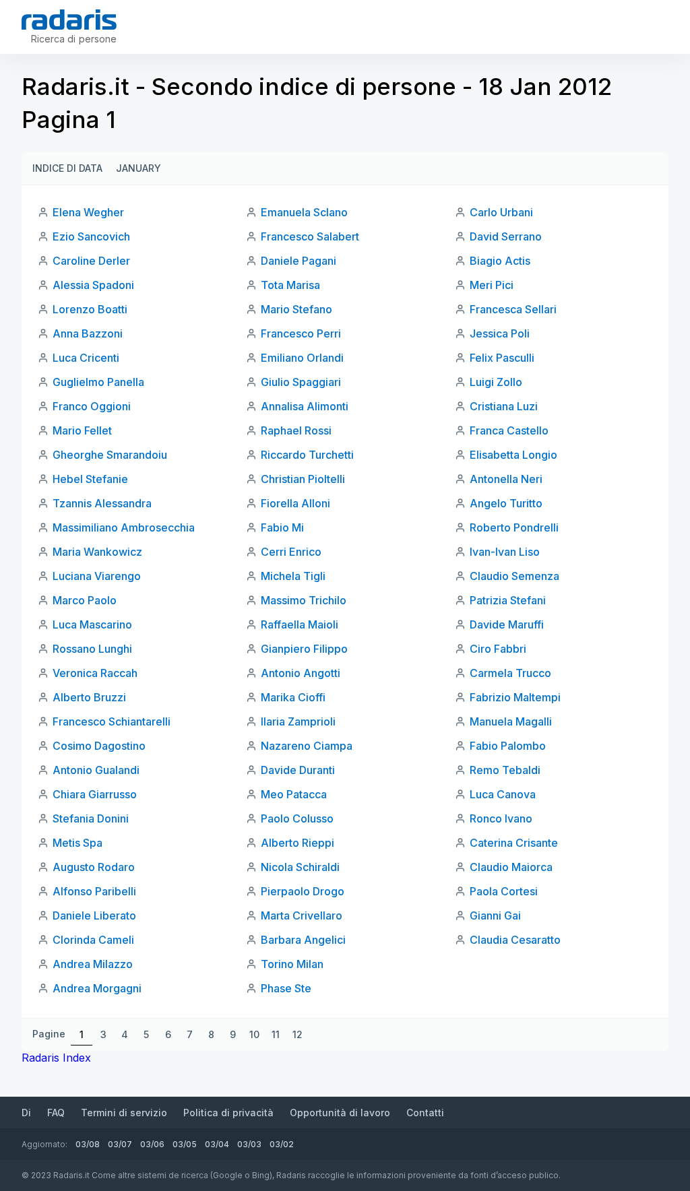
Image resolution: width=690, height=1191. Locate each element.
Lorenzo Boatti (90, 309)
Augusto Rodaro (94, 867)
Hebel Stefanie (90, 479)
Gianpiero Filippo (304, 648)
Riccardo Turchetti (307, 454)
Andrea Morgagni (97, 988)
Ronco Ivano (501, 818)
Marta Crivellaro (301, 915)
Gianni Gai (495, 915)
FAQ (56, 1112)
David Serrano (506, 236)
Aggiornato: (44, 1144)
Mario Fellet (82, 430)
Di (26, 1112)
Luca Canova (503, 794)
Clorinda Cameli (93, 939)
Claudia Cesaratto (515, 939)
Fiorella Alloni (295, 503)
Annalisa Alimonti (304, 406)
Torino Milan (292, 964)
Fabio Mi (282, 527)
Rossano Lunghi (92, 648)
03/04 (217, 1144)
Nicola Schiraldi (300, 867)
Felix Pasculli (502, 357)
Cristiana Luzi (504, 406)
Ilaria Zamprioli (298, 721)
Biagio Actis (500, 260)
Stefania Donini (91, 818)
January (138, 168)
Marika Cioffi (293, 697)
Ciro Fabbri (498, 648)
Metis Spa (77, 842)
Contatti (425, 1112)
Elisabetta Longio (513, 454)
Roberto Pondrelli (514, 527)
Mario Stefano (296, 309)
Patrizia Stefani (508, 600)
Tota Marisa (290, 285)
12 (297, 1034)
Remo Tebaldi (505, 770)
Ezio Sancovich (91, 236)
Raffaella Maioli (299, 624)
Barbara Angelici (303, 939)
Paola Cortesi (504, 891)
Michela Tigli (293, 576)
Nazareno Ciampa (306, 745)
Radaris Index (56, 1057)
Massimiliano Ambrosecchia (124, 527)
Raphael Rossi (296, 430)
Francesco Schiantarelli (111, 721)
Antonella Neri (506, 479)
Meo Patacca (294, 794)
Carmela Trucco (510, 673)
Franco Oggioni (92, 406)
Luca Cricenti (86, 357)
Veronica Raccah (95, 673)
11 (276, 1034)
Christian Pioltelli (303, 479)
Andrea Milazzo (93, 964)
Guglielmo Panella (98, 382)
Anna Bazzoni (88, 333)
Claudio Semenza (514, 576)
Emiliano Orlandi (302, 357)
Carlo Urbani (501, 212)
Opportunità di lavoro (340, 1112)
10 (254, 1034)
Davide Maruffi (507, 624)
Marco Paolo (85, 600)
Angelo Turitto (506, 503)
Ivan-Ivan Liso (505, 551)
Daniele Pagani (298, 260)
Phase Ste (286, 988)
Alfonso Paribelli (94, 891)
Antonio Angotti (300, 673)
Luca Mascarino (92, 624)
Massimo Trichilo (303, 600)
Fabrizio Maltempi (515, 697)
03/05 (184, 1144)
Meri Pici (491, 285)
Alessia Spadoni (93, 285)
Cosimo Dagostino (99, 745)
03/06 (152, 1144)
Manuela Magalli (511, 721)
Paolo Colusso (297, 818)
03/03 (249, 1144)
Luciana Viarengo (97, 576)
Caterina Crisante (514, 842)
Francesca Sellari (513, 309)
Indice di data (67, 168)
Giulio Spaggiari (301, 382)
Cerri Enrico (291, 551)
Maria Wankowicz (97, 551)
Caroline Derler (91, 260)
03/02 (282, 1144)
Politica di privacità (228, 1112)
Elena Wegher (88, 212)
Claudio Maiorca (511, 867)
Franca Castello (509, 430)
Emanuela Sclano (304, 212)
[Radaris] (69, 19)
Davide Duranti (298, 770)
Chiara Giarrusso (95, 794)
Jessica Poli (500, 333)
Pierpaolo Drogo (302, 891)
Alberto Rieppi (297, 842)
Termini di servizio (124, 1112)
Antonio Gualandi (96, 770)
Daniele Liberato (94, 915)
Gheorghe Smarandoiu (110, 454)
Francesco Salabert (310, 236)
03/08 (87, 1144)
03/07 (120, 1144)
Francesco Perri (301, 333)
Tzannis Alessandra (102, 503)
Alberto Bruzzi (89, 697)
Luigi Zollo (496, 382)
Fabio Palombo (508, 745)
